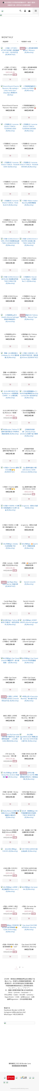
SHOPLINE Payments (22, 1088)
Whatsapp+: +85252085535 (13, 1014)
